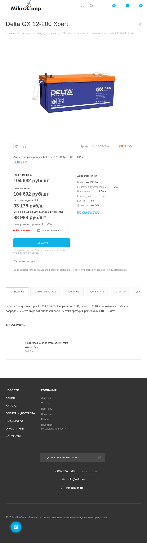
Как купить (97, 292)
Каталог (12, 405)
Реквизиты (47, 419)
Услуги (45, 403)
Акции (10, 398)
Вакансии (46, 414)
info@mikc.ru (76, 479)
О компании (15, 428)
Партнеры (46, 408)
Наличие (73, 292)
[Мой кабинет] (100, 6)
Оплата (120, 292)
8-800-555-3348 (64, 471)
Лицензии (46, 398)
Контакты (13, 436)
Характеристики (45, 292)
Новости (12, 390)
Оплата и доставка (20, 413)
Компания (48, 390)
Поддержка (14, 421)
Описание (17, 292)
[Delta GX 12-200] (73, 92)
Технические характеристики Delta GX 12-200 (46, 344)
